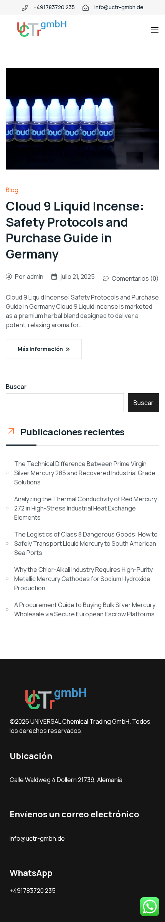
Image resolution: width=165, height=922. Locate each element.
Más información (40, 348)
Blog (12, 190)
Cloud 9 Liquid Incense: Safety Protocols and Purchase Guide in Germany (75, 230)
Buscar (16, 386)
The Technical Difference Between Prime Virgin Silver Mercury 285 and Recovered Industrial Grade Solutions (84, 472)
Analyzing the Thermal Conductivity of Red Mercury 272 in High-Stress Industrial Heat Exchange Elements (85, 508)
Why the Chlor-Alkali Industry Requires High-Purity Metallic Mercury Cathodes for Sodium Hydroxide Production (83, 578)
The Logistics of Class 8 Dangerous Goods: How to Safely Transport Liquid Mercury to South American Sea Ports (86, 543)
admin (35, 276)
